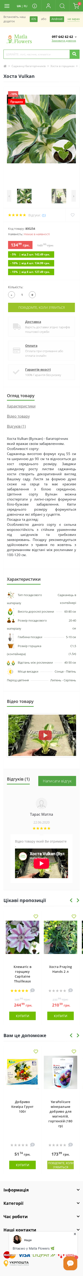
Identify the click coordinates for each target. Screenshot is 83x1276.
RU (25, 6)
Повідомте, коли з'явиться (41, 307)
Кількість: (15, 287)
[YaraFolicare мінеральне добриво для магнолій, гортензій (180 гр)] (60, 1075)
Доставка (33, 322)
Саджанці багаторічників (29, 66)
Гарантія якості (38, 369)
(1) (44, 215)
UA (19, 6)
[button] (48, 5)
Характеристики (21, 406)
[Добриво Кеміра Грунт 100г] (22, 1075)
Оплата (31, 345)
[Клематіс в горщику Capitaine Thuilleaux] (22, 940)
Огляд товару (21, 395)
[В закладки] (36, 917)
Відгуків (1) (16, 426)
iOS (33, 19)
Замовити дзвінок (64, 40)
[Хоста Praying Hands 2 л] (60, 940)
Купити (22, 1016)
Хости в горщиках (62, 66)
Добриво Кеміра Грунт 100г (22, 1107)
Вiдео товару (18, 416)
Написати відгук (57, 781)
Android (56, 19)
